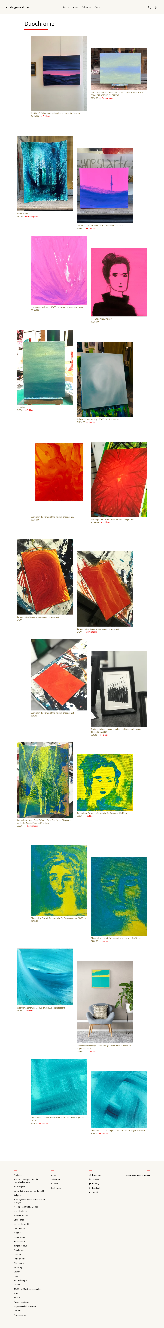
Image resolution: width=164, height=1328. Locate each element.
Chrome (17, 1254)
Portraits (17, 1311)
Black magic (19, 1263)
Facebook (96, 1188)
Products (17, 1175)
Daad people (19, 1228)
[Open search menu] (149, 7)
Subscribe (86, 7)
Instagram (96, 1175)
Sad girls (17, 1195)
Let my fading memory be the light (29, 1191)
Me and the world (21, 1224)
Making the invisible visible (26, 1207)
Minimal (17, 1233)
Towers (17, 1298)
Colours (17, 1272)
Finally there (19, 1241)
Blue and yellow (21, 1215)
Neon (16, 1276)
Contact (97, 7)
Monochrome (19, 1237)
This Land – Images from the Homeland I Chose (26, 1180)
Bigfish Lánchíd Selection (25, 1306)
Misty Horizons (20, 1211)
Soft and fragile (20, 1280)
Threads (95, 1179)
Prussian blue (19, 1259)
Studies (17, 1285)
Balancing (18, 1267)
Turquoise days (20, 1246)
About (75, 7)
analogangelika (17, 7)
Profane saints (20, 1315)
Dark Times (19, 1220)
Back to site (56, 1188)
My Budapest (19, 1187)
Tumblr (95, 1192)
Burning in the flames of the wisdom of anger (29, 1201)
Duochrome (19, 1250)
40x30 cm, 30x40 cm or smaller (27, 1289)
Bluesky (95, 1184)
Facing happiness (21, 1302)
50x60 (16, 1293)
